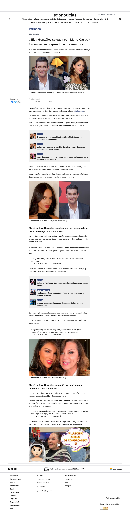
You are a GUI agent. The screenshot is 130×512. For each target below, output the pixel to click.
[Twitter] (15, 102)
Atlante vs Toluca (91, 23)
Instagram (68, 486)
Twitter (67, 482)
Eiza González (34, 34)
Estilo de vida (61, 19)
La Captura (77, 23)
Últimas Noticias (27, 19)
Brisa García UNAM (38, 23)
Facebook (68, 479)
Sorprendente (88, 19)
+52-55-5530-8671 (43, 482)
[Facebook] (12, 102)
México (36, 19)
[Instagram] (15, 469)
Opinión (53, 19)
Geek (106, 19)
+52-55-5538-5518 (43, 479)
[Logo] (65, 15)
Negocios (78, 19)
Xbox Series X (53, 23)
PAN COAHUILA (65, 23)
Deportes (70, 19)
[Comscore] (116, 469)
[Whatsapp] (19, 102)
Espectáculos (98, 19)
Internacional (44, 19)
